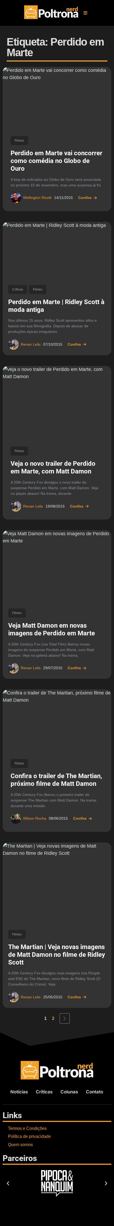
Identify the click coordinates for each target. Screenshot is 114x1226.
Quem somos (20, 1144)
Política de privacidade (29, 1136)
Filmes (19, 140)
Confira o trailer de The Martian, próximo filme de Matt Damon (56, 779)
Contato (94, 1091)
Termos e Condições (27, 1128)
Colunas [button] (69, 1091)
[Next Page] (65, 1018)
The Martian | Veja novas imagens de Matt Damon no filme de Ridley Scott (56, 954)
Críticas (17, 289)
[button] (85, 13)
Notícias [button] (19, 1091)
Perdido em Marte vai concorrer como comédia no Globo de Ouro (56, 160)
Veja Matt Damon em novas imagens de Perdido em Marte (51, 629)
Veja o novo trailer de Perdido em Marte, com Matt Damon (53, 467)
